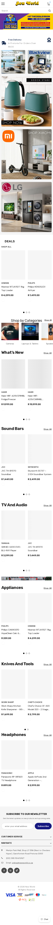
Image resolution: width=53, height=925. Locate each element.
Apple (31, 773)
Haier (4, 392)
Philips (31, 283)
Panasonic (7, 773)
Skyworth (33, 467)
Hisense (5, 283)
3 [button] (29, 312)
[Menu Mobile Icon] (3, 3)
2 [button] (26, 312)
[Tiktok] (17, 870)
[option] (13, 277)
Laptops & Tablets (30, 343)
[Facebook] (4, 870)
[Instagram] (10, 870)
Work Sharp (7, 702)
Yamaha (5, 543)
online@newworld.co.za (22, 863)
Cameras (10, 343)
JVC (3, 467)
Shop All (6, 247)
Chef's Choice (35, 702)
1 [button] (23, 312)
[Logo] (27, 3)
